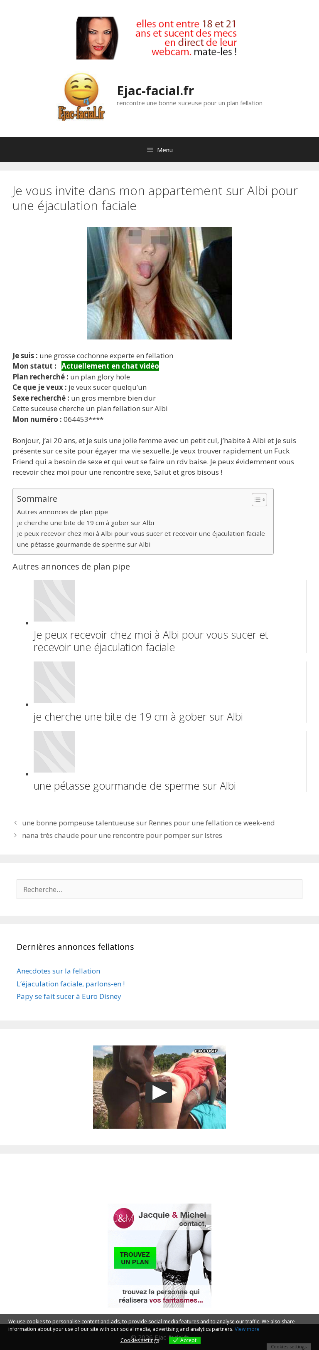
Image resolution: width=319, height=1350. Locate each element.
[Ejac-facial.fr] (81, 94)
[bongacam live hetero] (159, 57)
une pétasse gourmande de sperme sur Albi (83, 544)
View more (247, 1329)
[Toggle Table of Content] (255, 500)
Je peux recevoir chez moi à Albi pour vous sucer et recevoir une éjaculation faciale (141, 533)
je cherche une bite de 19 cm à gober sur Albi (85, 522)
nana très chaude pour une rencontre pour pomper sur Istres (122, 835)
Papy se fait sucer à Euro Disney (69, 996)
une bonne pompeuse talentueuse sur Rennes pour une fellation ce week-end (148, 822)
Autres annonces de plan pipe (62, 512)
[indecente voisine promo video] (159, 1087)
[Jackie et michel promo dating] (159, 1256)
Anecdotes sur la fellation (58, 971)
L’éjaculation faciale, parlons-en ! (71, 983)
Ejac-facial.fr (155, 90)
